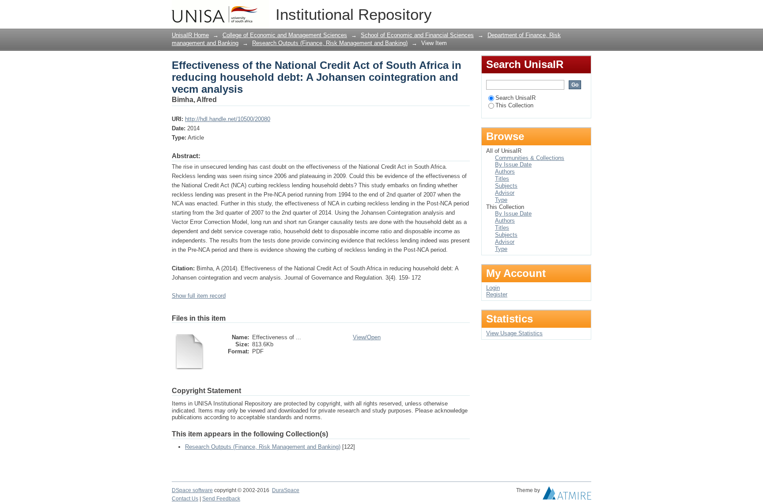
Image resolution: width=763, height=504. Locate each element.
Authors (505, 171)
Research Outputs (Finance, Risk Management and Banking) (330, 43)
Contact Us (185, 499)
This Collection (514, 105)
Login (584, 11)
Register (496, 294)
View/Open (367, 337)
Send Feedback (221, 499)
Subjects (506, 185)
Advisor (504, 192)
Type (501, 200)
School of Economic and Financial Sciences (417, 35)
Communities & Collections (529, 158)
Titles (502, 178)
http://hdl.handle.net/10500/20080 (227, 119)
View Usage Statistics (514, 333)
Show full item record (199, 295)
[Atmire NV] (567, 495)
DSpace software (192, 490)
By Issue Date (513, 164)
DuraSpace (285, 490)
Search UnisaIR (515, 98)
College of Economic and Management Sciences (285, 35)
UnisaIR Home (190, 35)
